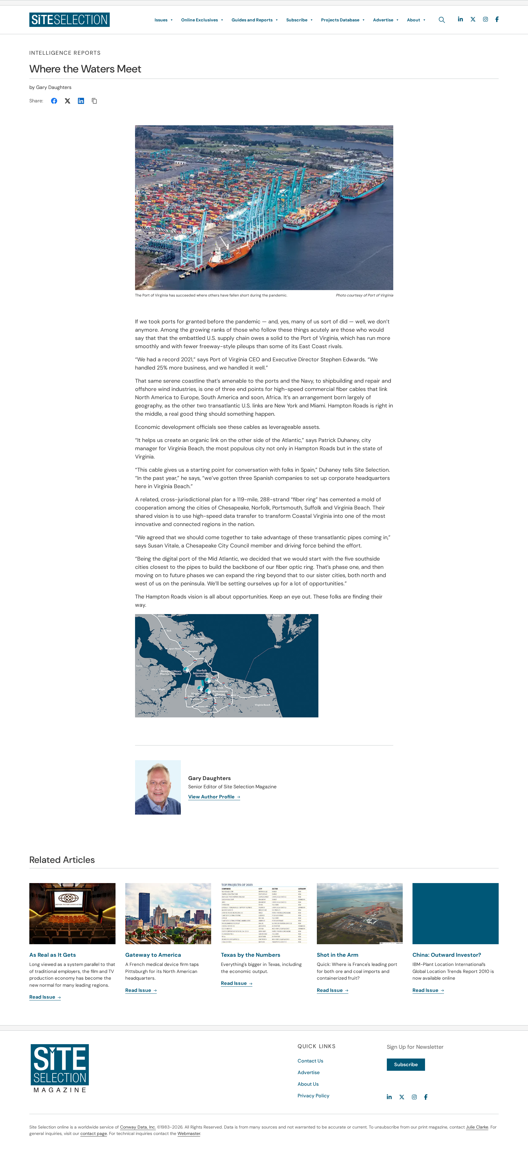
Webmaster (189, 1133)
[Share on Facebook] (54, 101)
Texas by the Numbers (250, 955)
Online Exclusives (199, 20)
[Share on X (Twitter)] (67, 101)
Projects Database (340, 20)
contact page (93, 1133)
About (413, 20)
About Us (308, 1084)
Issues (161, 20)
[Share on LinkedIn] (81, 101)
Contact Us (310, 1061)
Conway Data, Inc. (138, 1127)
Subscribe (296, 20)
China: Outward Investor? (447, 955)
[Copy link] (94, 101)
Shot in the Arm (337, 955)
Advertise (383, 20)
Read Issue (43, 997)
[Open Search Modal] (442, 20)
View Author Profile (212, 797)
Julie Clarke (477, 1127)
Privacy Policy (313, 1095)
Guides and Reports (252, 20)
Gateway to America (153, 955)
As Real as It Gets (52, 955)
